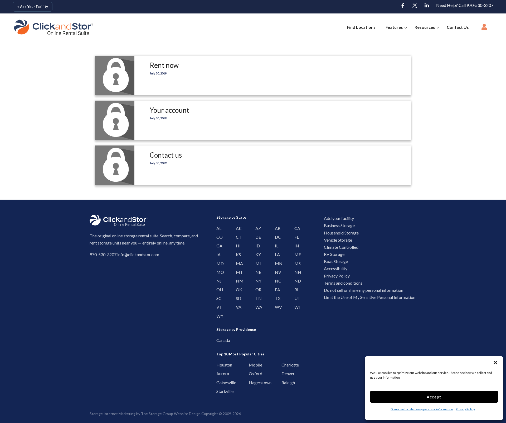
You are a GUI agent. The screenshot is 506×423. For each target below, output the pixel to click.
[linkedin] (427, 6)
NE (256, 272)
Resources (425, 27)
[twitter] (415, 6)
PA (276, 289)
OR (256, 289)
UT (295, 298)
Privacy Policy (465, 409)
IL (276, 245)
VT (217, 306)
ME (295, 254)
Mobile (251, 364)
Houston (219, 364)
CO (217, 236)
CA (295, 228)
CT (237, 236)
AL (217, 228)
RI (295, 289)
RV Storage (334, 254)
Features (394, 27)
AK (237, 228)
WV (276, 306)
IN (295, 245)
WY (217, 315)
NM (237, 280)
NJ (217, 280)
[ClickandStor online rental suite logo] (46, 27)
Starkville (219, 391)
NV (276, 272)
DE (256, 236)
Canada (219, 340)
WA (256, 306)
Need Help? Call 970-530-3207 (464, 5)
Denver (284, 373)
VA (237, 306)
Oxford (251, 373)
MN (276, 263)
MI (256, 263)
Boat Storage (336, 261)
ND (295, 280)
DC (276, 236)
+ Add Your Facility (32, 6)
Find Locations (361, 27)
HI (237, 245)
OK (237, 289)
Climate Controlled (341, 247)
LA (276, 254)
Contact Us (458, 27)
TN (256, 298)
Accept (434, 396)
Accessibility (335, 268)
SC (217, 298)
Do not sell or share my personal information (422, 409)
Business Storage (339, 225)
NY (256, 280)
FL (295, 236)
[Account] (484, 28)
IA (217, 254)
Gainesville (219, 382)
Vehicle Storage (338, 239)
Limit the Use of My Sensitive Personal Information (369, 297)
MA (237, 263)
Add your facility (339, 218)
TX (276, 298)
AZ (256, 228)
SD (237, 298)
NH (295, 272)
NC (276, 280)
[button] (495, 362)
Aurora (219, 373)
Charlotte (284, 364)
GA (217, 245)
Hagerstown (251, 382)
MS (295, 263)
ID (256, 245)
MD (217, 263)
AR (276, 228)
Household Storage (341, 232)
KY (256, 254)
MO (217, 272)
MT (237, 272)
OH (217, 289)
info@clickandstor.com (138, 254)
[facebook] (403, 6)
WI (295, 306)
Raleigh (284, 382)
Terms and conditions (343, 282)
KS (237, 254)
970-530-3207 (103, 254)
